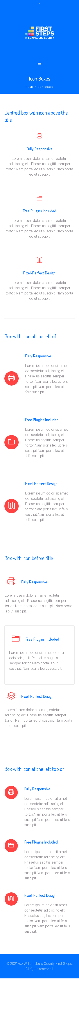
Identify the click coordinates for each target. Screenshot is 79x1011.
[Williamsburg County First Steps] (39, 32)
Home (30, 87)
